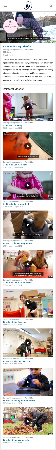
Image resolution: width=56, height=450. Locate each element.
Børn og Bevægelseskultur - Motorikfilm (18, 49)
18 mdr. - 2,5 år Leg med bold (17, 361)
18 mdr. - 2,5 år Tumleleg (15, 322)
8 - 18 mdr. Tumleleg (12, 125)
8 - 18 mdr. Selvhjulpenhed (16, 204)
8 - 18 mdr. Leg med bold (15, 165)
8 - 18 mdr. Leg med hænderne (17, 283)
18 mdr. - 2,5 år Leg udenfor (16, 440)
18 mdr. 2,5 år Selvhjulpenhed (17, 243)
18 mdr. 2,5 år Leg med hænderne (19, 400)
